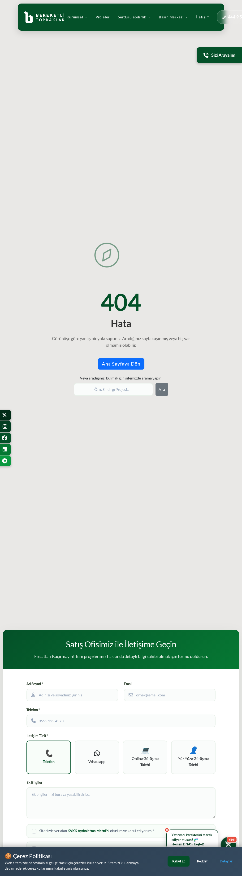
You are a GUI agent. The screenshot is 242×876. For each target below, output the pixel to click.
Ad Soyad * (34, 684)
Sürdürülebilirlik (132, 17)
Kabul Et (178, 861)
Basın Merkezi (171, 17)
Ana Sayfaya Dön (121, 363)
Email (128, 684)
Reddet (202, 861)
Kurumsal (75, 17)
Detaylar (226, 861)
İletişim (202, 17)
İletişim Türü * (37, 736)
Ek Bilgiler (34, 782)
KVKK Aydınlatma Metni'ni (88, 831)
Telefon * (33, 710)
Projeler (103, 17)
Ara (162, 389)
